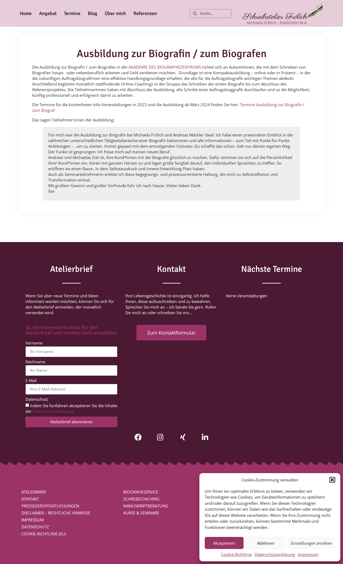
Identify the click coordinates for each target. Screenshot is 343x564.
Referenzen (145, 13)
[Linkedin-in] (205, 437)
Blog (92, 13)
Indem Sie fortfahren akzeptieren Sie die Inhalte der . (71, 408)
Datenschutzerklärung (275, 554)
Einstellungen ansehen (311, 543)
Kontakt (30, 499)
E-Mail (31, 381)
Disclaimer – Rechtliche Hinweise (55, 512)
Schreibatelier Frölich (275, 17)
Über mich (115, 13)
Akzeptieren (224, 543)
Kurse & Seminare (141, 512)
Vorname (33, 343)
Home (26, 13)
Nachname (35, 362)
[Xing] (182, 437)
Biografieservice (140, 492)
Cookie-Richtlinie (236, 554)
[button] (332, 480)
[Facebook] (138, 437)
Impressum (308, 554)
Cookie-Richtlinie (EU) (43, 533)
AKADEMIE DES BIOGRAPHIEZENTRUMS (165, 67)
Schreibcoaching (141, 499)
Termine (72, 13)
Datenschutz (36, 399)
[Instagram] (160, 437)
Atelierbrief (33, 492)
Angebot (48, 13)
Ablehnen (265, 543)
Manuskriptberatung (145, 506)
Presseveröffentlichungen (50, 506)
